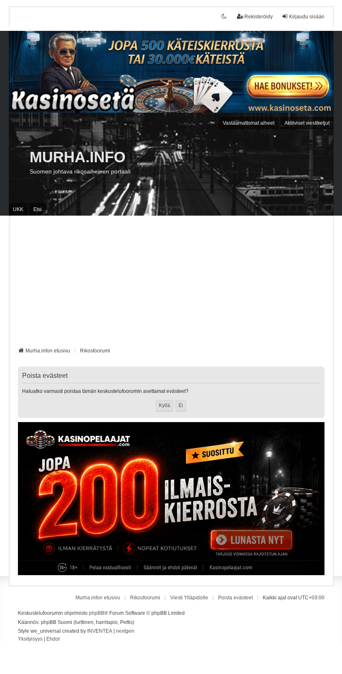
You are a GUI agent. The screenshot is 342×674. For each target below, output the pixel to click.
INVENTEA (99, 631)
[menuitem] (30, 639)
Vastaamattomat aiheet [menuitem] (248, 123)
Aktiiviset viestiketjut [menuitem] (306, 123)
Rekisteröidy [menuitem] (258, 17)
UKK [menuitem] (18, 209)
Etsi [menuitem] (37, 209)
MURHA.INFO (78, 157)
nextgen (125, 631)
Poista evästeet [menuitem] (235, 598)
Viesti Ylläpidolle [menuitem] (189, 598)
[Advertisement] (171, 284)
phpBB (96, 613)
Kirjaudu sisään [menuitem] (306, 17)
